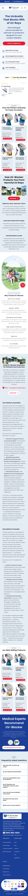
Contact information (18, 893)
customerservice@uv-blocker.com (12, 835)
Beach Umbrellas (7, 851)
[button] (22, 8)
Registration (17, 857)
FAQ (15, 854)
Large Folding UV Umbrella (7, 158)
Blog (15, 845)
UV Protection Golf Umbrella (20, 158)
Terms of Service (7, 875)
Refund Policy (6, 872)
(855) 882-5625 (12, 833)
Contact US (16, 851)
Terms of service (22, 891)
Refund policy (7, 891)
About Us (16, 848)
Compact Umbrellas (7, 848)
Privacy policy (14, 891)
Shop (15, 842)
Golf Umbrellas (6, 845)
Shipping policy (6, 865)
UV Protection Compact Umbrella (20, 129)
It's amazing (6, 86)
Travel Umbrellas (7, 842)
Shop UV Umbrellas (13, 43)
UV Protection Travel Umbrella (4, 95)
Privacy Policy (6, 868)
